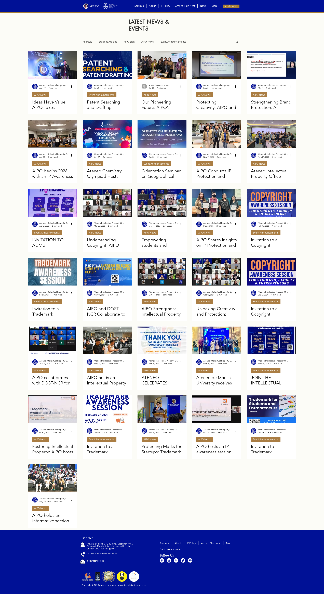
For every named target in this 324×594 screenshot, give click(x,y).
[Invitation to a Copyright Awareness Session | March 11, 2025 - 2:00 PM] (271, 203)
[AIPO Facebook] (162, 560)
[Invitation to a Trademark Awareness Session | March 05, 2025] (52, 272)
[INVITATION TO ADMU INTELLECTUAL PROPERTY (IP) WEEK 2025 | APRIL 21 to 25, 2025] (52, 203)
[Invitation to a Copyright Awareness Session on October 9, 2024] (271, 272)
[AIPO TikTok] (183, 560)
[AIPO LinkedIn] (176, 560)
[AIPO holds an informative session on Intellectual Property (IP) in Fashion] (52, 478)
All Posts (87, 41)
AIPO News (147, 41)
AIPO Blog (129, 41)
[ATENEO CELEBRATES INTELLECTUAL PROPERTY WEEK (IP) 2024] (162, 340)
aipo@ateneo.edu (95, 560)
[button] (237, 42)
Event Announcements (173, 41)
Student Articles (108, 41)
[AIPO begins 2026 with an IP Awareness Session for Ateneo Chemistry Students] (52, 134)
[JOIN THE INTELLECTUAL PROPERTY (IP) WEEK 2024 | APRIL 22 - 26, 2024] (271, 340)
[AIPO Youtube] (190, 560)
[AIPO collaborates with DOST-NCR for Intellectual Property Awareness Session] (52, 340)
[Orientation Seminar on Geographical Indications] (162, 134)
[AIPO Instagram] (169, 560)
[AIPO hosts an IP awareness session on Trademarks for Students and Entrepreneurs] (216, 409)
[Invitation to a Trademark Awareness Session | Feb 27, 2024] (107, 409)
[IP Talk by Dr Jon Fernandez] (52, 65)
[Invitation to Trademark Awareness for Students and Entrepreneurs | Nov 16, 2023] (271, 409)
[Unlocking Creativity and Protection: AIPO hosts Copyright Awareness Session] (216, 272)
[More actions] (73, 86)
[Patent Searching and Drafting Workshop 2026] (107, 65)
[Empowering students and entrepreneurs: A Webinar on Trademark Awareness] (162, 203)
